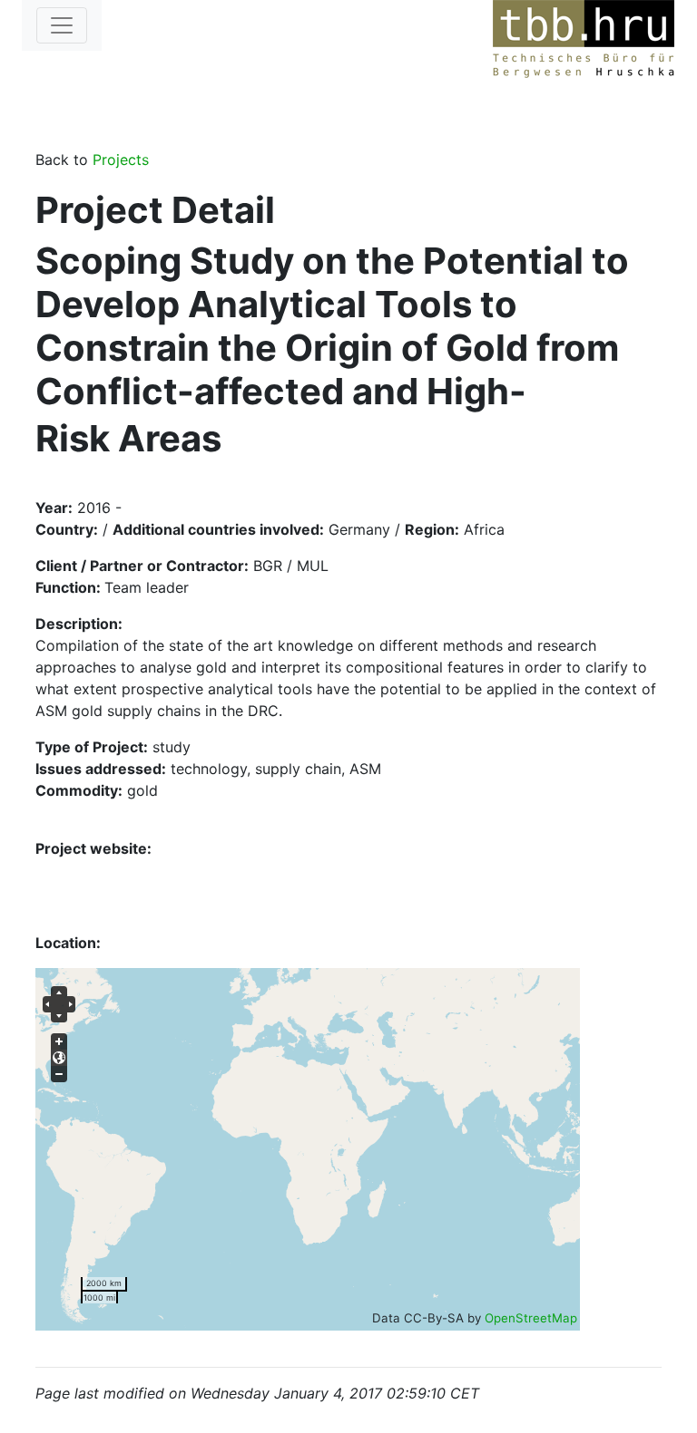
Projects (121, 159)
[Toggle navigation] (61, 25)
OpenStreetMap (531, 1318)
